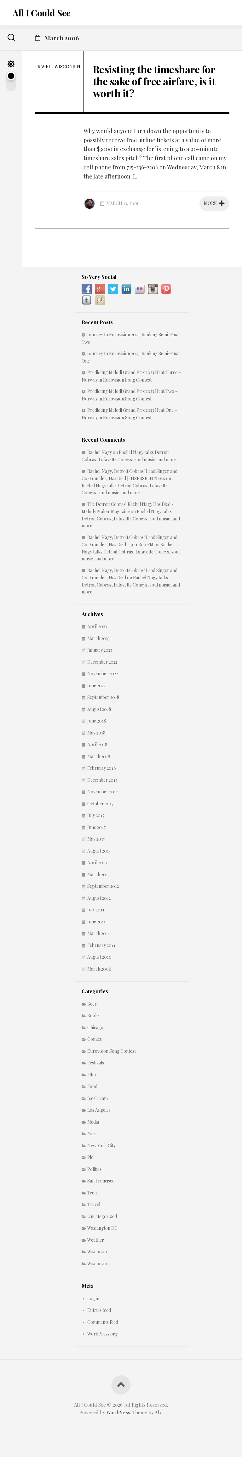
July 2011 (95, 910)
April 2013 (97, 862)
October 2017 (100, 804)
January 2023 (99, 650)
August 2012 (99, 898)
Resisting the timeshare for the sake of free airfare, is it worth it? (154, 81)
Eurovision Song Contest (111, 1051)
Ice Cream (97, 1098)
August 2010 (99, 957)
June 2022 (96, 686)
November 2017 (102, 792)
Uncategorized (102, 1216)
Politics (94, 1169)
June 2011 (96, 922)
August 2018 (99, 709)
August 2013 (99, 851)
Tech (92, 1193)
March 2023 (98, 638)
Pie (90, 1157)
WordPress (118, 1412)
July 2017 (95, 815)
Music (93, 1134)
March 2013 (98, 874)
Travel (43, 67)
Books (93, 1015)
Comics (94, 1039)
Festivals (95, 1063)
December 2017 (102, 780)
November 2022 (102, 674)
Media (93, 1122)
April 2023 (97, 626)
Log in (93, 1298)
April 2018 (97, 744)
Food (92, 1086)
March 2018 (98, 756)
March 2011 (98, 933)
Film (91, 1075)
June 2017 (96, 827)
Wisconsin (67, 67)
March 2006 (99, 969)
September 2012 (103, 886)
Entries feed (99, 1310)
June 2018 (96, 721)
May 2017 (96, 839)
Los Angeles (99, 1110)
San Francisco (101, 1181)
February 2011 (101, 945)
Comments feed (102, 1322)
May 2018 (96, 733)
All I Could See (42, 13)
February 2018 (101, 768)
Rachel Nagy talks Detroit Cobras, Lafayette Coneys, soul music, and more (131, 518)
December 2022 (102, 662)
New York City (101, 1145)
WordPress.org (102, 1334)
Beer (92, 1004)
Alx (158, 1412)
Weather (95, 1240)
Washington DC (102, 1228)
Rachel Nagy (99, 452)
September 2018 (103, 697)
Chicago (95, 1027)
